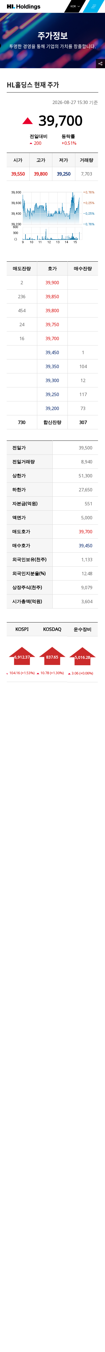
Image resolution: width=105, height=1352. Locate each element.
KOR (73, 6)
